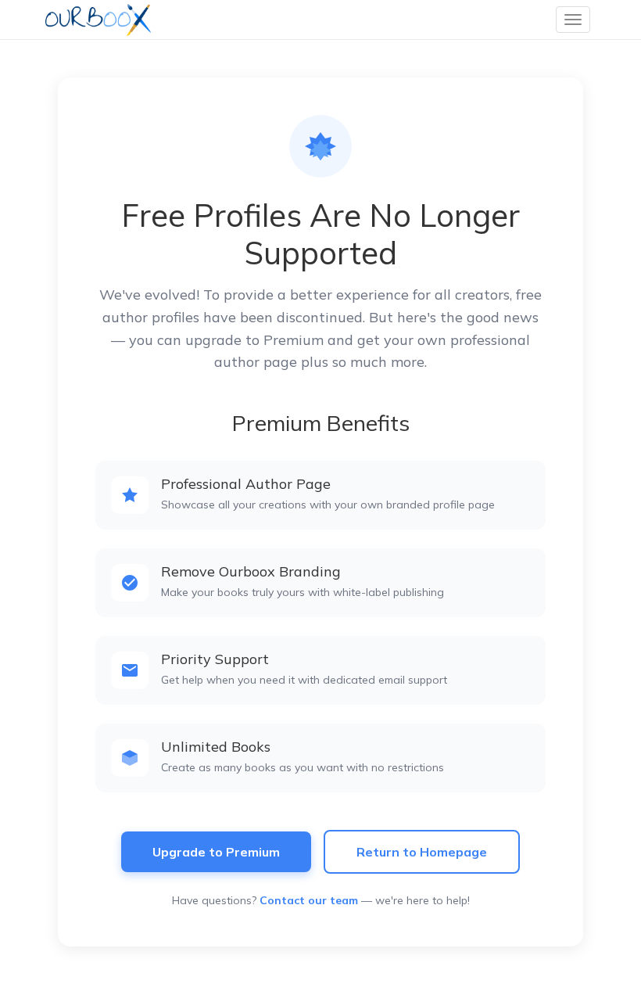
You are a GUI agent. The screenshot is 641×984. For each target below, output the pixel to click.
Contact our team (309, 900)
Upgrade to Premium (216, 852)
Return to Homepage (421, 852)
